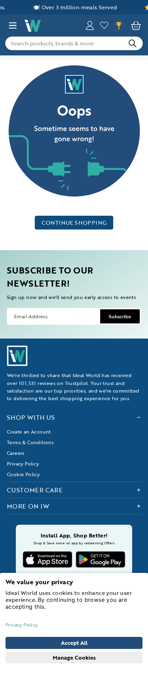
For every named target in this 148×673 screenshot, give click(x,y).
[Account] (89, 25)
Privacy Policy (23, 463)
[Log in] (104, 25)
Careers (15, 453)
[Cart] (136, 25)
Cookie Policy (23, 474)
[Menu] (12, 25)
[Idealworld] (51, 26)
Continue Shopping (74, 222)
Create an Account (29, 431)
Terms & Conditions (30, 442)
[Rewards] (118, 25)
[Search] (132, 43)
